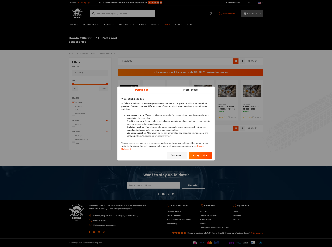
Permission (141, 89)
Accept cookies (201, 155)
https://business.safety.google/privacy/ (154, 136)
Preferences (190, 89)
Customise (176, 155)
